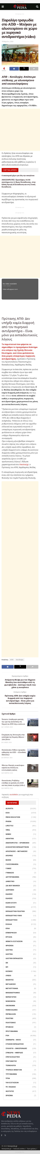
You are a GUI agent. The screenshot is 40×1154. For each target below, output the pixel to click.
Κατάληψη (19, 660)
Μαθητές (10, 980)
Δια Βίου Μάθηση (13, 886)
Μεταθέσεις (11, 984)
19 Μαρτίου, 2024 (7, 41)
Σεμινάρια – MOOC (13, 1040)
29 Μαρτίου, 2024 (8, 773)
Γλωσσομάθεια (12, 864)
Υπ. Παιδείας (11, 1087)
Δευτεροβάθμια (12, 877)
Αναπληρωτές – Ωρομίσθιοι (17, 843)
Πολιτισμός (11, 1022)
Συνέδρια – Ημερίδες (14, 1053)
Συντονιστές (11, 1061)
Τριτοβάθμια (11, 1074)
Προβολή (9, 1027)
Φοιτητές (10, 1091)
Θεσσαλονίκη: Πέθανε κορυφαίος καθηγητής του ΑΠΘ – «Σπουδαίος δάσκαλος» (14, 752)
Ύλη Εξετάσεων (12, 1082)
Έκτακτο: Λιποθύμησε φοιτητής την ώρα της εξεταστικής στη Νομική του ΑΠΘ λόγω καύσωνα (13, 721)
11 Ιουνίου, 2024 (8, 727)
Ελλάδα (9, 924)
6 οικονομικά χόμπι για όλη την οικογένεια (18, 175)
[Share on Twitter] (24, 69)
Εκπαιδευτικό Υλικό (14, 915)
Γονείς (8, 868)
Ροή (7, 1035)
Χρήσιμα (9, 1095)
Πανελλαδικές (12, 1010)
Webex (8, 834)
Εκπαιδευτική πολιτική (15, 911)
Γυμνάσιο (10, 873)
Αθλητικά (10, 838)
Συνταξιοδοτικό (13, 1057)
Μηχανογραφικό (13, 993)
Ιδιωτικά (9, 950)
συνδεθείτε (14, 794)
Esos (8, 813)
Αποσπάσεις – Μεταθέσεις (16, 851)
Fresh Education (13, 817)
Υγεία (8, 1078)
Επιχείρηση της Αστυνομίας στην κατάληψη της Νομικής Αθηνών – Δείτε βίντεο (13, 737)
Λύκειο (8, 975)
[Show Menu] (3, 6)
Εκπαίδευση (10, 907)
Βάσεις (8, 860)
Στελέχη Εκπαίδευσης (15, 1044)
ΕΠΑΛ (8, 928)
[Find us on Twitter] (5, 1135)
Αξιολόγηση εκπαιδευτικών (17, 847)
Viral (8, 830)
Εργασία (9, 937)
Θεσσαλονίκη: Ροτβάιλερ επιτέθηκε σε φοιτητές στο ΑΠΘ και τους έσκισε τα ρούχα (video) (13, 782)
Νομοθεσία (10, 1001)
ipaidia (8, 821)
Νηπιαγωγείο (11, 997)
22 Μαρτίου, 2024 (8, 788)
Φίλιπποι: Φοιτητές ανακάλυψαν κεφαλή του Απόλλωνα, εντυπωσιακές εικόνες (13, 767)
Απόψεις (9, 855)
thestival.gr (24, 464)
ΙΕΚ (7, 963)
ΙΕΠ (7, 967)
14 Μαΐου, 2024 (7, 742)
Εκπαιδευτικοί (11, 920)
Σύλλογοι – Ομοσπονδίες (16, 1048)
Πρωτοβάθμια (12, 1031)
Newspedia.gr (12, 1146)
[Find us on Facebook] (1, 1135)
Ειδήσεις (9, 894)
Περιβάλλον (11, 1014)
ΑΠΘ (11, 660)
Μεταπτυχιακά (12, 988)
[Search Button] (37, 6)
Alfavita (9, 808)
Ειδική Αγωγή (11, 903)
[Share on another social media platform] (33, 69)
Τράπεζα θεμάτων (14, 1070)
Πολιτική (9, 1018)
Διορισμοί (10, 890)
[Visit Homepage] (20, 6)
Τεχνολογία (11, 1065)
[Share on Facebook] (14, 69)
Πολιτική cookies (19, 1149)
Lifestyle (9, 826)
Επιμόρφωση (11, 933)
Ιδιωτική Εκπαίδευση (14, 958)
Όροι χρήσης (31, 1149)
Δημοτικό (10, 881)
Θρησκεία (9, 945)
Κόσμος (9, 971)
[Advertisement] (20, 130)
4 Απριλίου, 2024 (7, 757)
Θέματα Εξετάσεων (14, 941)
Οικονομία (10, 1005)
